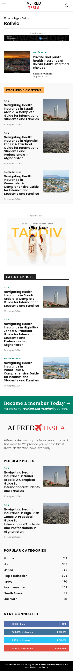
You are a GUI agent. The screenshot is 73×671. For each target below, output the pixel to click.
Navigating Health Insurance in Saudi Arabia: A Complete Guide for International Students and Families (21, 112)
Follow (61, 631)
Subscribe (60, 648)
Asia (6, 100)
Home (7, 18)
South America (41, 52)
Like (64, 623)
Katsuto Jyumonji (43, 73)
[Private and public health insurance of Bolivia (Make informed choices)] (17, 62)
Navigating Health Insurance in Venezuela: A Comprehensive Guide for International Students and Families (21, 185)
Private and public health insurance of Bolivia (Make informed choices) (51, 62)
